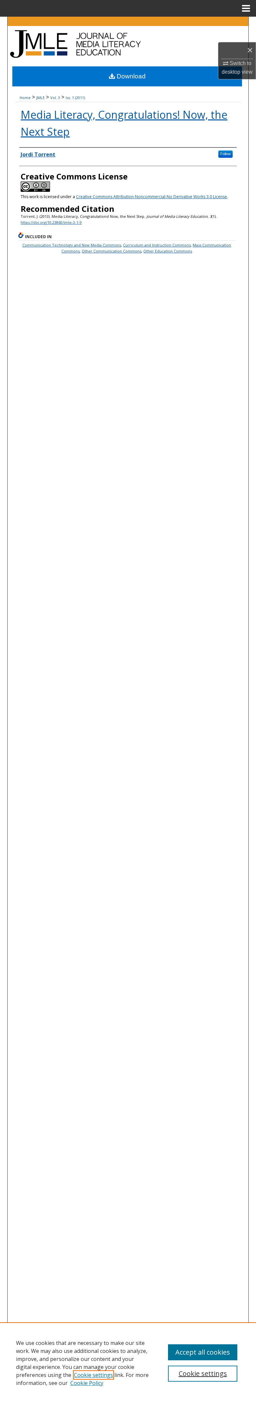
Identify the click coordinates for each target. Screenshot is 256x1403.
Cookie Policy (86, 1383)
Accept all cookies (202, 1352)
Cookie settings (93, 1375)
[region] (128, 1362)
